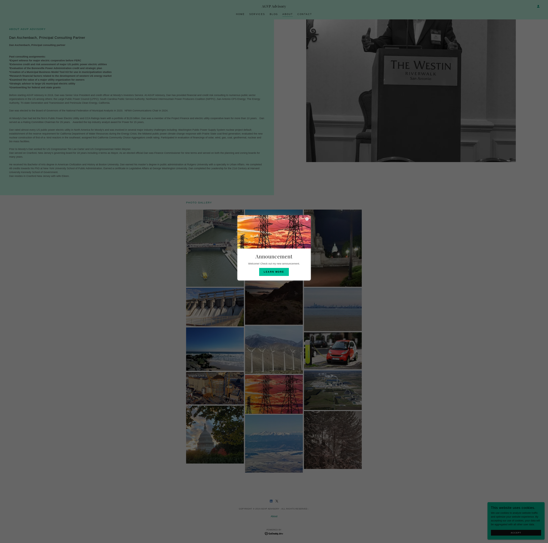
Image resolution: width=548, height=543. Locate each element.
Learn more (274, 272)
